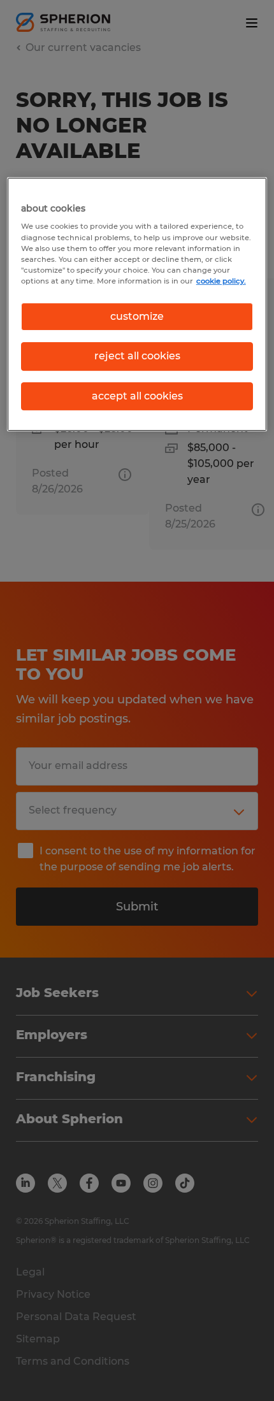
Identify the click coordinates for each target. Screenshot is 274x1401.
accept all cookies (137, 396)
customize (137, 316)
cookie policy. (221, 281)
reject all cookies (137, 356)
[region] (137, 304)
